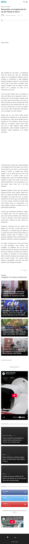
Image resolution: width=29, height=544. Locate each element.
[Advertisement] (14, 59)
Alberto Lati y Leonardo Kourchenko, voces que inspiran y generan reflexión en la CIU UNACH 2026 (14, 313)
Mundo (4, 454)
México (4, 473)
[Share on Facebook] (20, 270)
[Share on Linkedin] (27, 270)
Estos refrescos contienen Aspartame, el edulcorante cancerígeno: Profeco (14, 459)
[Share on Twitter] (22, 270)
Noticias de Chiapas (5, 6)
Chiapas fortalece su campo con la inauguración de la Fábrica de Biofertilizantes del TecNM (14, 351)
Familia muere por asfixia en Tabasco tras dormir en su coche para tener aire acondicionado (14, 478)
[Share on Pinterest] (25, 270)
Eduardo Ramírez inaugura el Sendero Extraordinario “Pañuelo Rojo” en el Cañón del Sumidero (14, 332)
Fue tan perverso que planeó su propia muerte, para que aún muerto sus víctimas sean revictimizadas (13, 440)
